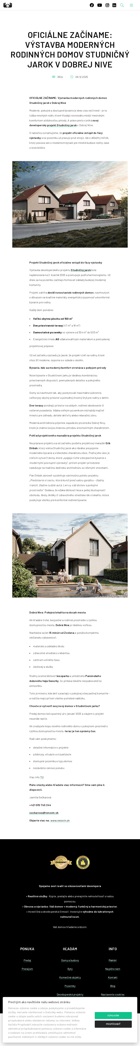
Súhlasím (113, 1015)
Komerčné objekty (70, 977)
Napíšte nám (112, 968)
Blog (112, 985)
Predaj (27, 960)
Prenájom (27, 968)
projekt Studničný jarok (62, 125)
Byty (70, 968)
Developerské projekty (70, 994)
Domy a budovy (70, 960)
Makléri (113, 960)
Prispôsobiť (113, 1024)
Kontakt (113, 977)
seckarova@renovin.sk (43, 812)
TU (42, 777)
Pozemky (70, 985)
